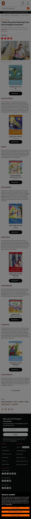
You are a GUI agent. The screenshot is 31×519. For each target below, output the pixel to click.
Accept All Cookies (15, 515)
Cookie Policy (8, 504)
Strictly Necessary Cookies (15, 511)
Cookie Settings (15, 507)
